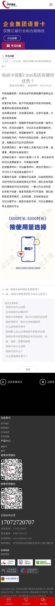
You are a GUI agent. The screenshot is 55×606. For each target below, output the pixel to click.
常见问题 (17, 61)
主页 (7, 61)
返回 (28, 369)
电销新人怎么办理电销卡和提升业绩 (25, 331)
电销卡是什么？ (14, 351)
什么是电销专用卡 (15, 326)
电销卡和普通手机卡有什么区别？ (29, 294)
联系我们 (5, 428)
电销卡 (22, 157)
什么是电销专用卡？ (17, 356)
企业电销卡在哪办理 (17, 312)
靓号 (3, 451)
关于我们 (5, 423)
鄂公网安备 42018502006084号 (32, 596)
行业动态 (5, 432)
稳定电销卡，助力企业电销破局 (23, 321)
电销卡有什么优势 (15, 307)
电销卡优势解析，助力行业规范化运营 (26, 317)
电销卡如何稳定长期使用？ (25, 289)
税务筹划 (5, 554)
